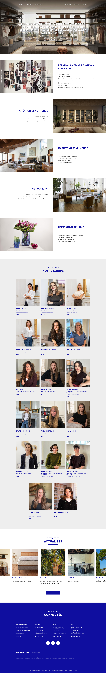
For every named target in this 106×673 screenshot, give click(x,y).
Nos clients (19, 636)
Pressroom (68, 4)
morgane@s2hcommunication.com (73, 476)
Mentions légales (40, 670)
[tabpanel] (26, 76)
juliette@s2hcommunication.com (22, 352)
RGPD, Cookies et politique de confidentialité (54, 670)
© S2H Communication (32, 670)
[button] (26, 76)
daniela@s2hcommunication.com (72, 394)
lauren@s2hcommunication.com (22, 434)
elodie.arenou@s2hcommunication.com (23, 474)
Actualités (38, 4)
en (85, 4)
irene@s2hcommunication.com (47, 312)
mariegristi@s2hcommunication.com (73, 312)
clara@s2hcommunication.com (72, 434)
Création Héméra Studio (73, 670)
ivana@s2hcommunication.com (47, 476)
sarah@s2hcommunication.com (22, 312)
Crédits (66, 670)
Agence (21, 4)
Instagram (58, 643)
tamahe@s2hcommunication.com (47, 434)
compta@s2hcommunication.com (72, 352)
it (87, 4)
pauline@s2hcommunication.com (47, 393)
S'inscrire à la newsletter (53, 656)
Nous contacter (39, 636)
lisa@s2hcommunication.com (21, 393)
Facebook (53, 643)
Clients (29, 4)
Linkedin (48, 643)
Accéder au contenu (53, 38)
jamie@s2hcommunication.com (35, 516)
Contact (76, 4)
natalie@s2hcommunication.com (47, 352)
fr (83, 4)
